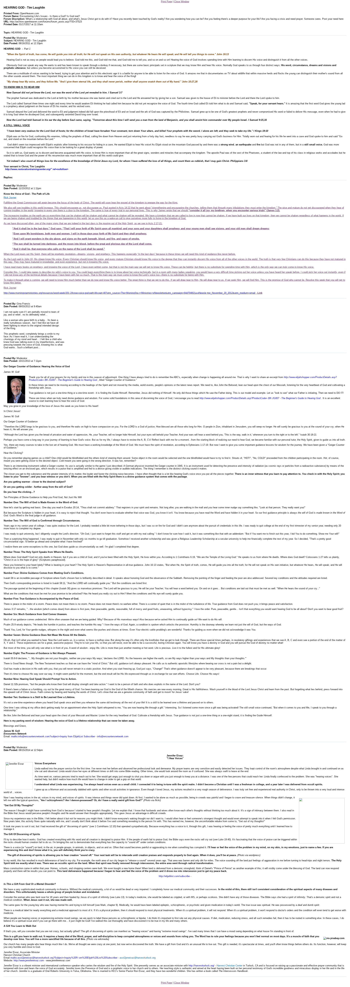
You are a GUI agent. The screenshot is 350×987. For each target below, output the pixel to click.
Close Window (181, 1)
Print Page (166, 1)
